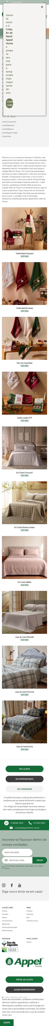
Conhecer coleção (10, 103)
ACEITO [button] (7, 1022)
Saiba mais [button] (7, 1015)
